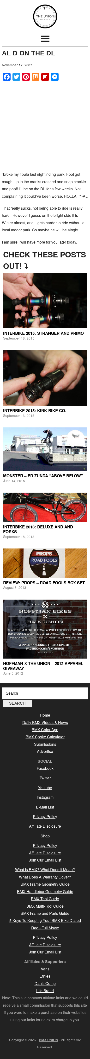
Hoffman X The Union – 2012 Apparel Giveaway (43, 665)
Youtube (45, 787)
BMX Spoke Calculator (45, 737)
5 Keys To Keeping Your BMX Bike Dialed (45, 920)
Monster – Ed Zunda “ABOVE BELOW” (43, 476)
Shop (45, 836)
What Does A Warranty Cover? (45, 877)
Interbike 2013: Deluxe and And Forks (38, 529)
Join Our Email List (45, 860)
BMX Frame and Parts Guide (45, 913)
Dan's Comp (45, 983)
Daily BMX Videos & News (45, 722)
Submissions (45, 744)
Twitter (45, 778)
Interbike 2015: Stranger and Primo (43, 333)
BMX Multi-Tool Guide (45, 906)
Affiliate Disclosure (45, 826)
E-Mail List (45, 807)
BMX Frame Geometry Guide (45, 884)
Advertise (45, 751)
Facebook (45, 768)
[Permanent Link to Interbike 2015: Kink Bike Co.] (45, 378)
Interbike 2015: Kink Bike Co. (34, 410)
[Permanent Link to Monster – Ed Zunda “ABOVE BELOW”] (45, 449)
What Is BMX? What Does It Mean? (45, 869)
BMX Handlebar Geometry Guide (45, 891)
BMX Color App (45, 729)
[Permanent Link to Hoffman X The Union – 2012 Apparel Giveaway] (45, 629)
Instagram (45, 797)
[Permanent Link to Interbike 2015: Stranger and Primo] (45, 300)
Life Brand (45, 990)
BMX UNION (45, 16)
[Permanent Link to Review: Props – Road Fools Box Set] (45, 563)
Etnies (45, 976)
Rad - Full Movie (45, 928)
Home (45, 715)
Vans (45, 969)
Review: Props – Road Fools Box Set (44, 582)
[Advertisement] (45, 125)
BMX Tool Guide (45, 898)
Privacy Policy (45, 816)
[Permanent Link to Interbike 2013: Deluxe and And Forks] (45, 507)
